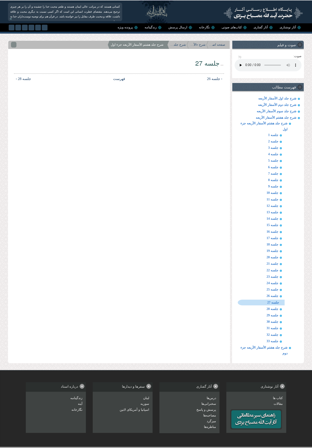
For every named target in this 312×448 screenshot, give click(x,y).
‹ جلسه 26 (214, 79)
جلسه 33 (272, 341)
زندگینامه (151, 27)
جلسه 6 (273, 167)
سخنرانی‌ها (208, 403)
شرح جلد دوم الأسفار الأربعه (277, 105)
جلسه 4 (273, 154)
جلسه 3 (273, 147)
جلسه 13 (272, 212)
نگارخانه (204, 27)
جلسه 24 (272, 283)
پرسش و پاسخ (206, 409)
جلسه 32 (272, 334)
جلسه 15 (272, 225)
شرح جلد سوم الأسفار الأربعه (276, 111)
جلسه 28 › (23, 79)
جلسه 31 (272, 328)
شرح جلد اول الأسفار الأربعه (277, 98)
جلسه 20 (272, 257)
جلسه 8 (273, 180)
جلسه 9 (273, 186)
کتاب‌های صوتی (232, 27)
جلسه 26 (272, 296)
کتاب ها (278, 398)
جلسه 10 (272, 193)
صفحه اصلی (217, 44)
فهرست (121, 79)
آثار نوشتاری (288, 27)
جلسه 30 (272, 321)
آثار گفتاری (261, 27)
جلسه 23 (272, 276)
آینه (80, 403)
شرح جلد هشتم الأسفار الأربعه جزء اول (137, 44)
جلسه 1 (273, 135)
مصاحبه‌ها (209, 415)
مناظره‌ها (210, 427)
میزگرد (211, 421)
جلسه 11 (272, 199)
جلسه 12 (272, 206)
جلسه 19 (272, 251)
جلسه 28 (272, 309)
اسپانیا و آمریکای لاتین (134, 409)
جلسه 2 (273, 141)
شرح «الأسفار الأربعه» (198, 44)
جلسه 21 (272, 263)
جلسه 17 (272, 238)
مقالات (278, 403)
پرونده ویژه (125, 27)
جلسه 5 (273, 160)
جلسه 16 (272, 231)
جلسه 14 (272, 218)
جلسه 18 (272, 244)
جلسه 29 (272, 315)
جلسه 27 (273, 302)
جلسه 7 (273, 173)
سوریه (144, 403)
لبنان (146, 398)
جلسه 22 (272, 270)
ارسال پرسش (177, 27)
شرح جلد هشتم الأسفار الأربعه (276, 117)
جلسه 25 (272, 289)
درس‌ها (211, 398)
